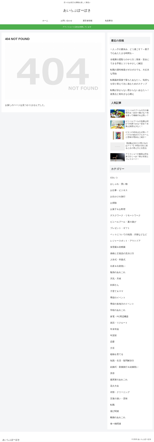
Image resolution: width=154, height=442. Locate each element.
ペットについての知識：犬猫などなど (128, 234)
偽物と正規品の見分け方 (122, 253)
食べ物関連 (115, 423)
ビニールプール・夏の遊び (123, 222)
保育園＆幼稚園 (117, 247)
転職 (112, 405)
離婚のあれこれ (117, 417)
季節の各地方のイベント (122, 304)
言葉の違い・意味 (119, 398)
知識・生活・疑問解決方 (122, 360)
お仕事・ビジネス (119, 190)
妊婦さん (114, 285)
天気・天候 (115, 278)
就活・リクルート (119, 323)
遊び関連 (114, 411)
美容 (112, 373)
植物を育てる (116, 354)
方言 (112, 348)
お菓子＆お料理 (117, 209)
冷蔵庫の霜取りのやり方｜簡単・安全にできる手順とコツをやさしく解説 (129, 61)
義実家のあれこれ (119, 379)
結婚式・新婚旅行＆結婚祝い (124, 367)
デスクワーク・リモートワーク (125, 215)
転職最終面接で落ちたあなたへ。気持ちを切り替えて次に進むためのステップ (129, 82)
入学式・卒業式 (117, 259)
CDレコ (114, 177)
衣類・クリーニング (120, 392)
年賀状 (113, 335)
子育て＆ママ (116, 291)
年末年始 (114, 329)
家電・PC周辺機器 (119, 316)
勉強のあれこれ (117, 272)
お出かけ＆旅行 (117, 196)
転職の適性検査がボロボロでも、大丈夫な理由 (129, 72)
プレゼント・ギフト (120, 228)
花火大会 (114, 386)
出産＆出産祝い (117, 266)
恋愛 (112, 341)
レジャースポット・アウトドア (125, 241)
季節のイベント (117, 297)
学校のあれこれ (117, 310)
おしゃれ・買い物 (119, 184)
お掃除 (113, 203)
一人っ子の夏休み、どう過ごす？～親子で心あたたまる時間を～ (129, 51)
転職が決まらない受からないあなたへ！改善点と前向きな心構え (129, 92)
